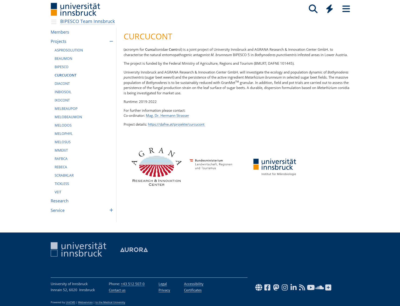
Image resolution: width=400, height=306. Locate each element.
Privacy (164, 290)
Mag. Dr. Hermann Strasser (167, 115)
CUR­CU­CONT (65, 75)
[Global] (329, 9)
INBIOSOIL (63, 91)
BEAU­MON (63, 58)
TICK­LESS (62, 183)
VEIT (58, 192)
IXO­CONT (62, 100)
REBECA (61, 167)
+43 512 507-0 (133, 283)
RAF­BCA (61, 158)
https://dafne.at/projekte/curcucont (176, 124)
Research (60, 201)
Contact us (117, 290)
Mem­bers (60, 32)
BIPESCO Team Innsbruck (87, 21)
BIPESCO (62, 66)
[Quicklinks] (329, 8)
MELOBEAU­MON (68, 117)
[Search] (313, 8)
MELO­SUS (63, 142)
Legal (163, 283)
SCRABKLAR (64, 175)
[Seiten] (346, 8)
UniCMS (70, 302)
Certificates (193, 290)
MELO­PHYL (64, 133)
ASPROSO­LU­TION (69, 50)
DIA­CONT (62, 83)
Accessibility (193, 283)
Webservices (85, 302)
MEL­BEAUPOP (66, 108)
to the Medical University (110, 302)
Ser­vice (58, 210)
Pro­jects (58, 41)
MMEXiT (61, 150)
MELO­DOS (63, 125)
